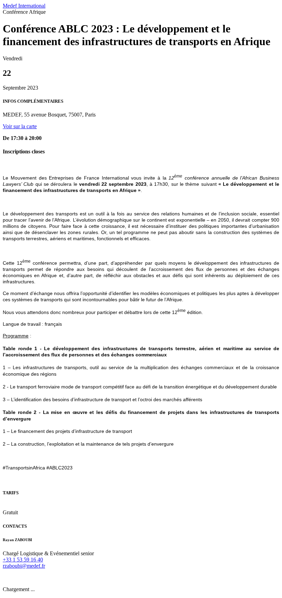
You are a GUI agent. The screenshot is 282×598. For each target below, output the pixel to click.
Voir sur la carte (20, 126)
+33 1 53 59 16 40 (23, 559)
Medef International (24, 6)
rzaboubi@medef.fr (24, 566)
